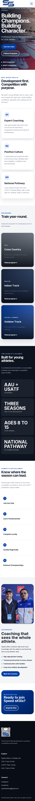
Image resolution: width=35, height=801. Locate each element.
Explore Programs (10, 53)
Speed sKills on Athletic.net (11, 758)
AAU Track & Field (7, 768)
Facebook (4, 785)
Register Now (11, 708)
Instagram (4, 782)
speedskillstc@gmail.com (10, 788)
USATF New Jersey (8, 765)
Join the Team (9, 47)
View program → (10, 263)
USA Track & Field (7, 761)
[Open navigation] (31, 4)
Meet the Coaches (10, 674)
